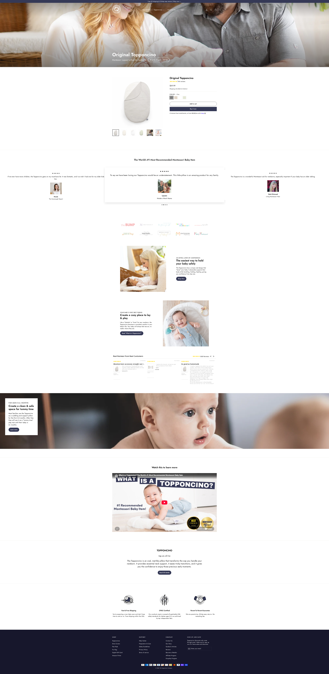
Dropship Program (171, 658)
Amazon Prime (116, 656)
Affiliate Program (171, 656)
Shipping (172, 89)
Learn (183, 10)
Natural (176, 97)
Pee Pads (115, 647)
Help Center (142, 641)
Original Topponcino (149, 374)
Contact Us (169, 641)
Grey (171, 97)
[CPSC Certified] (164, 600)
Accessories (171, 10)
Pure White (180, 97)
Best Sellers (146, 10)
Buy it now (193, 109)
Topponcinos (158, 10)
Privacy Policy (143, 650)
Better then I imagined (122, 364)
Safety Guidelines (144, 647)
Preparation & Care (145, 644)
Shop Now (181, 279)
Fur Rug (114, 650)
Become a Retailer (171, 653)
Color (174, 94)
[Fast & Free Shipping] (128, 600)
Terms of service (144, 653)
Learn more (13, 430)
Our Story (169, 644)
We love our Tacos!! (189, 364)
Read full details (164, 573)
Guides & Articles (171, 647)
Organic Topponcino (116, 374)
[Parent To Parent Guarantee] (200, 600)
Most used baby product (156, 364)
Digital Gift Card (117, 653)
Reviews (168, 650)
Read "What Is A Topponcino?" (132, 333)
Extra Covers (116, 644)
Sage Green (184, 97)
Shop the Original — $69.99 (159, 60)
